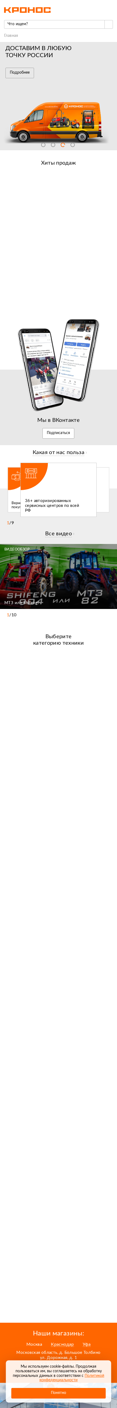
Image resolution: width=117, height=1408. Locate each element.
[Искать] (108, 24)
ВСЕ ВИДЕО (58, 533)
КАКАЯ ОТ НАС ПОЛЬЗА (58, 452)
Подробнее (20, 72)
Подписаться (58, 433)
